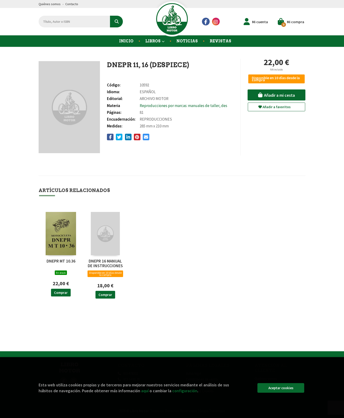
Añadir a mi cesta (279, 95)
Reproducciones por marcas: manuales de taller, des (183, 105)
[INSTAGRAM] (216, 22)
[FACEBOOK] (206, 22)
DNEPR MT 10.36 (61, 261)
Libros (153, 41)
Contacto (71, 4)
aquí (145, 390)
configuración (184, 390)
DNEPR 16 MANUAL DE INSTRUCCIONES (105, 263)
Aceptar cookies (280, 388)
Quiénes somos (50, 4)
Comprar (61, 292)
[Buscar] (116, 21)
